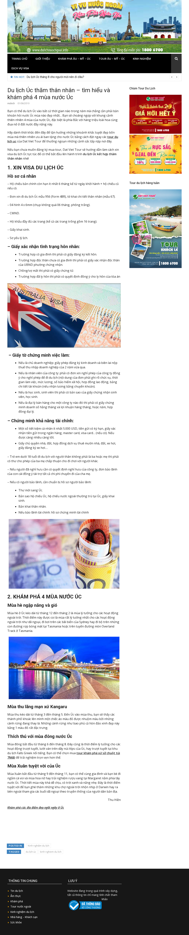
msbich (11, 103)
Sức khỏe (16, 922)
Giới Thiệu (42, 58)
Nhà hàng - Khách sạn (23, 917)
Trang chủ (19, 58)
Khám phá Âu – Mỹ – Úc (74, 58)
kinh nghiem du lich (50, 851)
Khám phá (16, 901)
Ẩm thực (15, 896)
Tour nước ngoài (20, 906)
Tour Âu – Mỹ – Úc (112, 58)
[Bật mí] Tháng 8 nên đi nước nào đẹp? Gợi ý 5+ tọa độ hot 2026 (67, 77)
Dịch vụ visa (20, 68)
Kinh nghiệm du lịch (38, 845)
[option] (103, 77)
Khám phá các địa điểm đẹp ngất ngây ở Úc (35, 808)
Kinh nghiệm (142, 58)
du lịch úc (31, 851)
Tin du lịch (16, 891)
